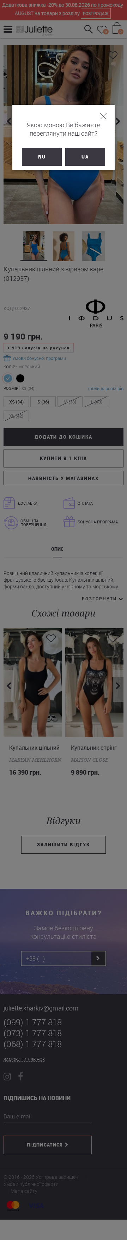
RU (42, 157)
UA (85, 157)
